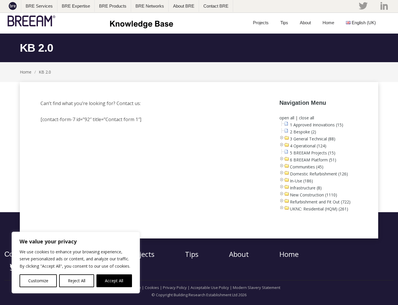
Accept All (114, 280)
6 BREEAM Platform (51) (313, 160)
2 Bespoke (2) (303, 132)
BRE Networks (149, 6)
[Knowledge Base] (92, 21)
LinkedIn (384, 6)
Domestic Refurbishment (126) (319, 174)
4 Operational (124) (308, 146)
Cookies (152, 287)
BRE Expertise (76, 6)
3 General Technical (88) (312, 139)
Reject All (76, 280)
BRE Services (39, 6)
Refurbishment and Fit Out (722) (320, 202)
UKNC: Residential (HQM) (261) (319, 209)
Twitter (363, 6)
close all (306, 118)
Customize (38, 280)
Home (25, 72)
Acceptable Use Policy (210, 287)
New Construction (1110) (313, 195)
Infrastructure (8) (306, 188)
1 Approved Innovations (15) (316, 125)
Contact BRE (215, 6)
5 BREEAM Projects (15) (312, 153)
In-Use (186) (301, 181)
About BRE (183, 6)
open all (286, 118)
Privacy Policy (175, 287)
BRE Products (112, 6)
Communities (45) (306, 167)
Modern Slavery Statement (256, 287)
